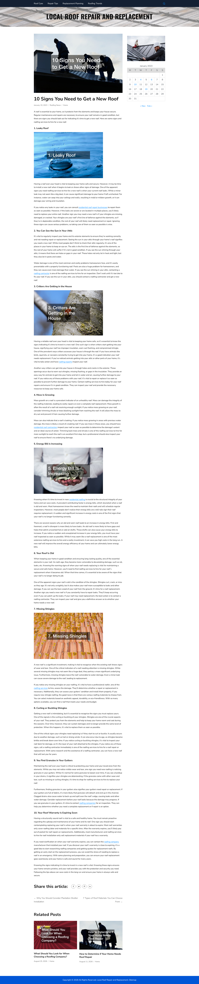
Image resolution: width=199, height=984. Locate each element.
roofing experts (65, 361)
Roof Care (38, 3)
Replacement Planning (73, 3)
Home (65, 105)
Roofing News (55, 105)
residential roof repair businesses (93, 207)
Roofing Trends (95, 3)
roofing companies (87, 803)
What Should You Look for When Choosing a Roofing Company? (51, 955)
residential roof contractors (45, 427)
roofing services (41, 688)
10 (135, 84)
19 (146, 89)
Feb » (149, 106)
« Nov (142, 106)
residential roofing (77, 499)
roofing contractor (41, 273)
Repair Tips (53, 3)
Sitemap (132, 980)
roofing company (111, 841)
